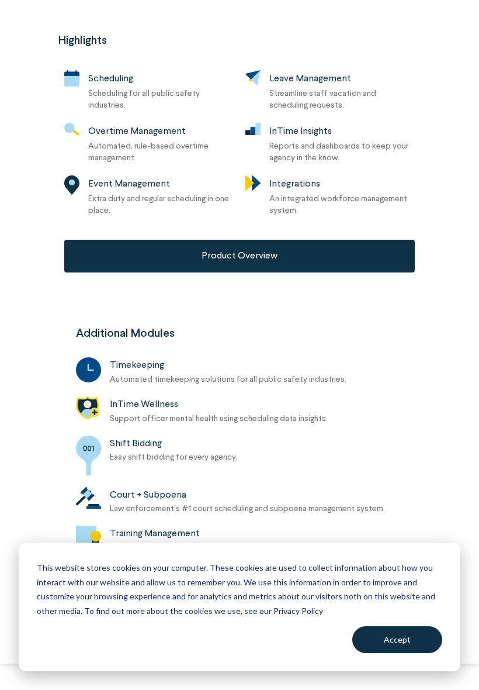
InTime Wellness (144, 404)
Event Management (129, 184)
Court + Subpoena (148, 495)
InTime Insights (300, 131)
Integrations (294, 184)
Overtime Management (137, 131)
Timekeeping (137, 365)
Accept (397, 639)
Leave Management (310, 79)
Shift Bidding (136, 443)
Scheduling (110, 79)
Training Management (155, 534)
